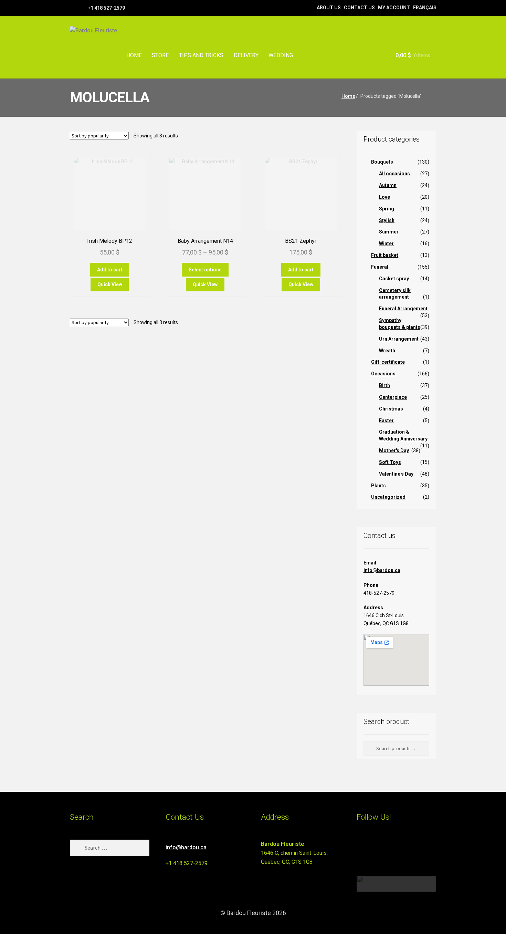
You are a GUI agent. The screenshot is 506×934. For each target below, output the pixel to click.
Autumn (388, 185)
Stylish (386, 220)
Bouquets (382, 162)
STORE (160, 55)
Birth (384, 385)
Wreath (387, 350)
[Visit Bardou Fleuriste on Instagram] (361, 847)
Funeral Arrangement (403, 308)
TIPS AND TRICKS (201, 55)
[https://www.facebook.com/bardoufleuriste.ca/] (73, 7)
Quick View (109, 284)
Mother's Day (394, 450)
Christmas (391, 409)
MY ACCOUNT (394, 7)
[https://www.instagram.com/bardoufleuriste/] (82, 7)
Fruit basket (384, 255)
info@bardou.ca (381, 570)
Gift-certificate (388, 362)
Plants (378, 485)
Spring (386, 208)
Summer (389, 232)
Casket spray (394, 278)
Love (384, 197)
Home (348, 96)
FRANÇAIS (424, 7)
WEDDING (280, 55)
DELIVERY (246, 55)
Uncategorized (388, 497)
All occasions (394, 173)
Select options (205, 269)
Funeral (379, 267)
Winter (386, 243)
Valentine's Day (396, 474)
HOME (134, 55)
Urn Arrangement (399, 339)
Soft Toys (390, 462)
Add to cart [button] (110, 269)
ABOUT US (329, 7)
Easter (386, 420)
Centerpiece (393, 397)
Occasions (383, 373)
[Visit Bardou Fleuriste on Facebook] (373, 847)
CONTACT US (359, 7)
